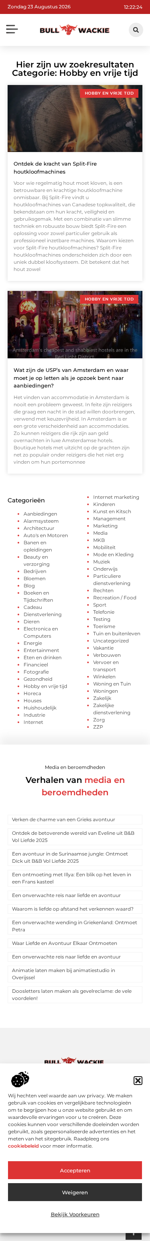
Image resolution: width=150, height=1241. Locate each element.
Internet (33, 722)
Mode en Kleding (113, 554)
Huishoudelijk (40, 708)
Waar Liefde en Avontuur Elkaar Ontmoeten (64, 943)
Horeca (32, 693)
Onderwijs (105, 569)
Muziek (101, 562)
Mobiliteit (104, 547)
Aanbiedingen (40, 514)
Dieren (32, 621)
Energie (33, 643)
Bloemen (35, 578)
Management (109, 519)
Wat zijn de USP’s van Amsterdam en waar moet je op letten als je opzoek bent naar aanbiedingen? (71, 378)
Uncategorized (111, 641)
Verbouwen (107, 655)
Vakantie (103, 648)
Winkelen (104, 677)
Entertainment (41, 650)
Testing (101, 619)
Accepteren (75, 1170)
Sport (99, 605)
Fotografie (36, 672)
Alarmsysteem (41, 521)
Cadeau (33, 607)
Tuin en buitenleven (116, 633)
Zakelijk (102, 698)
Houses (33, 700)
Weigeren (75, 1192)
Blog (29, 586)
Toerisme (104, 626)
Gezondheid (38, 679)
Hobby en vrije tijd (45, 686)
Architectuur (39, 528)
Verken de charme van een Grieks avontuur (63, 819)
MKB (99, 540)
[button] (138, 1081)
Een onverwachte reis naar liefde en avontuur (66, 895)
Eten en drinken (43, 657)
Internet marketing (116, 497)
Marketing (105, 526)
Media (100, 533)
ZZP (98, 727)
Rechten (103, 590)
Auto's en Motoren (46, 535)
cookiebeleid (23, 1146)
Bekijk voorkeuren (75, 1214)
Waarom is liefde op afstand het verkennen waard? (73, 909)
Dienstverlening (43, 614)
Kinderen (104, 504)
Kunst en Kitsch (112, 511)
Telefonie (103, 612)
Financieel (36, 665)
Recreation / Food (114, 598)
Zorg (99, 720)
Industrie (34, 715)
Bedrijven (35, 571)
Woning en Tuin (112, 684)
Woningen (105, 691)
